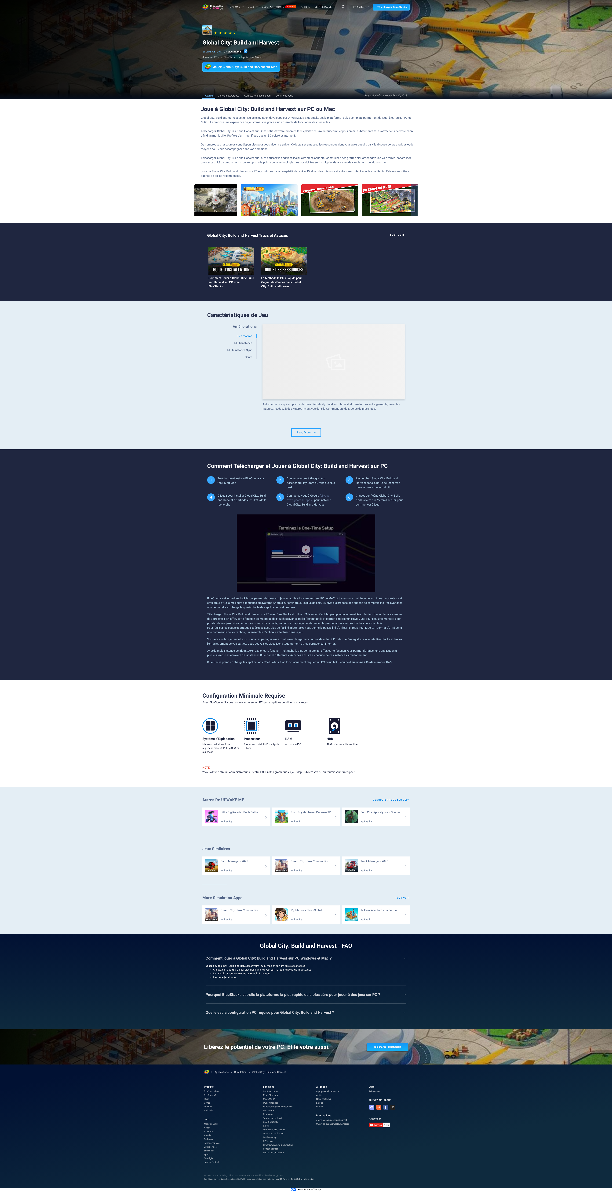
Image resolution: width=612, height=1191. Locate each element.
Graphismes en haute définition (278, 1145)
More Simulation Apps (222, 898)
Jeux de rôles (210, 1147)
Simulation (211, 51)
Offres (207, 1103)
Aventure (208, 1131)
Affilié (305, 7)
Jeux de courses (211, 1143)
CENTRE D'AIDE (323, 7)
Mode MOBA (269, 1099)
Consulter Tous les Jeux (391, 800)
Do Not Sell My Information (302, 1179)
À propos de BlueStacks (327, 1091)
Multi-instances (270, 1103)
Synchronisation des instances (277, 1106)
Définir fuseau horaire (273, 1152)
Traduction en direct (272, 1118)
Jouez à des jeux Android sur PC (331, 1120)
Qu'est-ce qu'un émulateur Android (332, 1124)
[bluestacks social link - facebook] (385, 1107)
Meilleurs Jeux (211, 1124)
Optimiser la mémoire (273, 1133)
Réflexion (208, 1139)
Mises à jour (375, 1091)
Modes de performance (274, 1129)
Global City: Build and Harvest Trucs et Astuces (247, 235)
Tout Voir (397, 235)
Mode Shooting (270, 1095)
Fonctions (268, 1086)
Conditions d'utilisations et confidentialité (222, 1179)
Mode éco (267, 1114)
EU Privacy (284, 1179)
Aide (372, 1086)
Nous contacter (323, 1099)
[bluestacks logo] (212, 7)
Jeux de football (211, 1162)
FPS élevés (268, 1141)
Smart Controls (270, 1122)
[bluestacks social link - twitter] (392, 1107)
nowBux (208, 1106)
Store (285, 7)
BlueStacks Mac (211, 1091)
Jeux (207, 1119)
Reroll (266, 1125)
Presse (319, 1106)
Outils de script (270, 1137)
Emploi (319, 1103)
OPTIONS (235, 7)
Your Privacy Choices (309, 1189)
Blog (265, 7)
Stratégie (208, 1158)
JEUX (251, 7)
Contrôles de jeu (270, 1091)
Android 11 (209, 1110)
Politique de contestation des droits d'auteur (260, 1179)
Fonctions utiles (270, 1148)
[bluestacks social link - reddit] (378, 1107)
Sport (206, 1154)
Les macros (268, 1110)
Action (207, 1127)
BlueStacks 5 (210, 1095)
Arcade (207, 1135)
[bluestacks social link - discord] (371, 1107)
